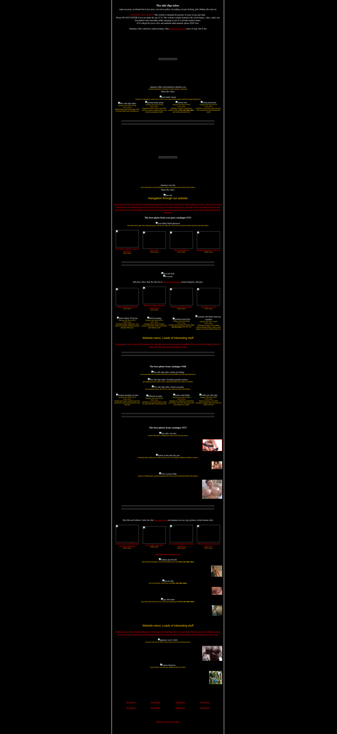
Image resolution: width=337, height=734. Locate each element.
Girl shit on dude (212, 634)
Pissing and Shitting (181, 250)
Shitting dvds (125, 210)
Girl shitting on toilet (212, 631)
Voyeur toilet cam (124, 634)
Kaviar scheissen (120, 204)
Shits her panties (196, 631)
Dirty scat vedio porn (181, 631)
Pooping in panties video (163, 210)
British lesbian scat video (194, 204)
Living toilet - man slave (154, 545)
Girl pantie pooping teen (163, 204)
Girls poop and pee (180, 210)
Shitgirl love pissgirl (177, 28)
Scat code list (200, 344)
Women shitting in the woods (142, 210)
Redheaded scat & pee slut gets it (142, 207)
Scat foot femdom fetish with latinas (191, 634)
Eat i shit (185, 207)
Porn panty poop (160, 520)
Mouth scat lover (122, 631)
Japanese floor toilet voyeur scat (208, 250)
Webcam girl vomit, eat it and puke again (208, 544)
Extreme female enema (144, 204)
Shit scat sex (160, 207)
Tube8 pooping (143, 344)
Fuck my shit (132, 344)
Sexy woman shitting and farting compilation (181, 544)
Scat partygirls (179, 204)
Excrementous (120, 344)
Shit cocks (193, 207)
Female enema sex (122, 207)
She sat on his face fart (171, 282)
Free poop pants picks (158, 344)
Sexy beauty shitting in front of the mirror (127, 249)
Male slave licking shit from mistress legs (154, 306)
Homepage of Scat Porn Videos (168, 721)
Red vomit (131, 204)
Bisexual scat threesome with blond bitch (157, 631)
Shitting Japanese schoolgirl (127, 306)
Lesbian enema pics (173, 207)
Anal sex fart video (196, 210)
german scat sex (174, 554)
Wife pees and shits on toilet (181, 306)
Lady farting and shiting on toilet (174, 347)
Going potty (154, 250)
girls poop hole (161, 554)
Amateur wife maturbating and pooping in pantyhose (127, 544)
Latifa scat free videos (213, 204)
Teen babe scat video (208, 306)
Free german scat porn (168, 634)
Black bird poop (135, 631)
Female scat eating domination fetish (180, 344)
